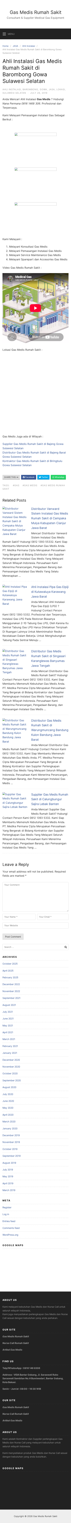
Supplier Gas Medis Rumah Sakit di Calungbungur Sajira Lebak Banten (49, 799)
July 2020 (7, 1094)
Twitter (44, 477)
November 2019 (11, 1142)
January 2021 (9, 1052)
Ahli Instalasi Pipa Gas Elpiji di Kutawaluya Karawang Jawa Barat (50, 591)
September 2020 (11, 1080)
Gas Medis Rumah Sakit (35, 12)
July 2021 (7, 1011)
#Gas (16, 485)
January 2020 (10, 1128)
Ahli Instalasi (28, 46)
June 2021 (8, 1018)
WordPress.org (10, 1234)
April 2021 (7, 1032)
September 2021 (11, 998)
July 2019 (7, 1169)
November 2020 (11, 1066)
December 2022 (11, 984)
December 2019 (11, 1135)
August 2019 (9, 1162)
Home (5, 46)
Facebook (30, 477)
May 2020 (7, 1107)
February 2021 (10, 1046)
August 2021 (9, 1005)
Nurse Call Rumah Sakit (15, 1343)
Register (6, 1207)
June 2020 (8, 1101)
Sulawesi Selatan (14, 93)
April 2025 (8, 970)
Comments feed (11, 1228)
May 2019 (7, 1176)
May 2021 (7, 1025)
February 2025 (10, 977)
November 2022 (11, 991)
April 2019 (7, 1183)
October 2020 (10, 1073)
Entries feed (8, 1221)
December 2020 (11, 1059)
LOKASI (60, 89)
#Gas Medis (30, 485)
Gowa (43, 89)
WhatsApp (59, 477)
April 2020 (8, 1114)
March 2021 (8, 1039)
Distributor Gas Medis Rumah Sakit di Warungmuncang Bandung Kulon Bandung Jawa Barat (49, 730)
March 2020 (9, 1121)
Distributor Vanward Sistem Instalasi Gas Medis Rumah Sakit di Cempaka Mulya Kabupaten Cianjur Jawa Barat (49, 518)
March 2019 (8, 1190)
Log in (5, 1214)
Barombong (30, 89)
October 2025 (10, 963)
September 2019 (11, 1155)
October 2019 (10, 1149)
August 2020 (9, 1087)
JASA (15, 46)
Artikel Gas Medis (12, 1349)
